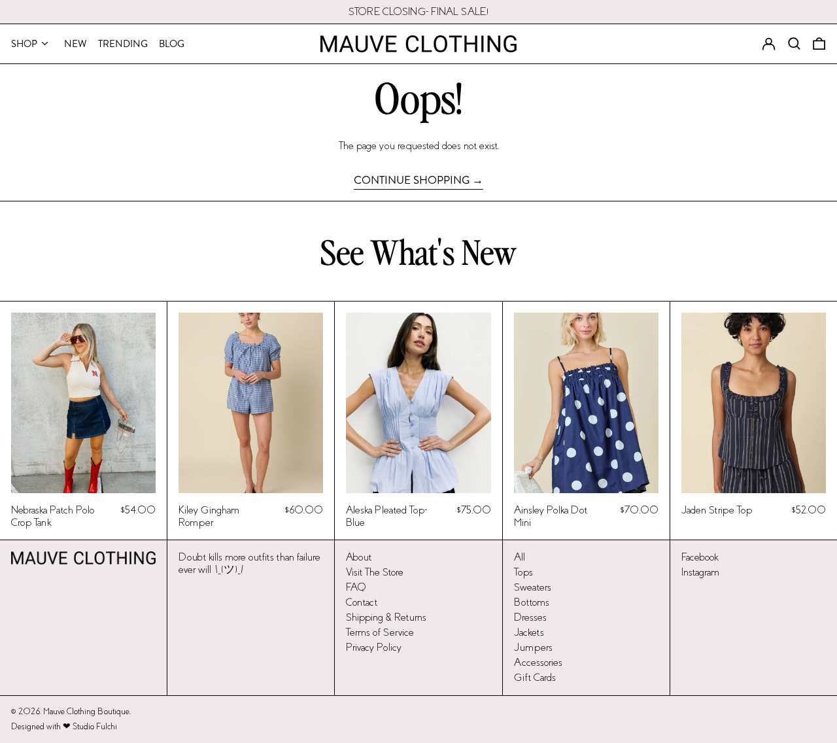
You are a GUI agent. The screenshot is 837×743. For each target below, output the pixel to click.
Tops (523, 572)
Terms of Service (380, 632)
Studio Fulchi (95, 726)
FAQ (356, 587)
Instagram (700, 572)
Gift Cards (535, 677)
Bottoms (531, 602)
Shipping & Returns (386, 617)
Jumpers (533, 647)
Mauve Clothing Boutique (86, 711)
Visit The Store (374, 572)
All (519, 556)
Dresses (530, 617)
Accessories (538, 662)
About (358, 556)
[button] (819, 43)
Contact (361, 602)
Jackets (529, 632)
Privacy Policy (373, 647)
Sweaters (532, 587)
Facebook (699, 556)
